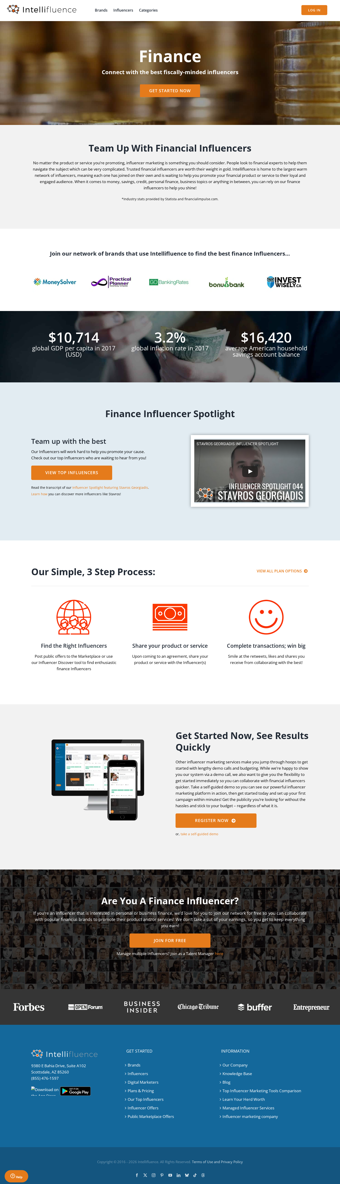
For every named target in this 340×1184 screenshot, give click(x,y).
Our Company (235, 1065)
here (219, 953)
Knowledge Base (237, 1073)
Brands (134, 1065)
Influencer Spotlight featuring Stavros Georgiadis (110, 487)
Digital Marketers (143, 1082)
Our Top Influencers (146, 1099)
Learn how (39, 494)
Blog (226, 1082)
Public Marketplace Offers (151, 1116)
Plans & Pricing (141, 1090)
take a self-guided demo (199, 834)
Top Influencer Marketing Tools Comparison (262, 1090)
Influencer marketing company (250, 1116)
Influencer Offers (143, 1108)
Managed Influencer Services (248, 1108)
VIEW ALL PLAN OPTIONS (279, 571)
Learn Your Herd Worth (244, 1099)
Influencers (138, 1073)
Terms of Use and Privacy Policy (217, 1161)
